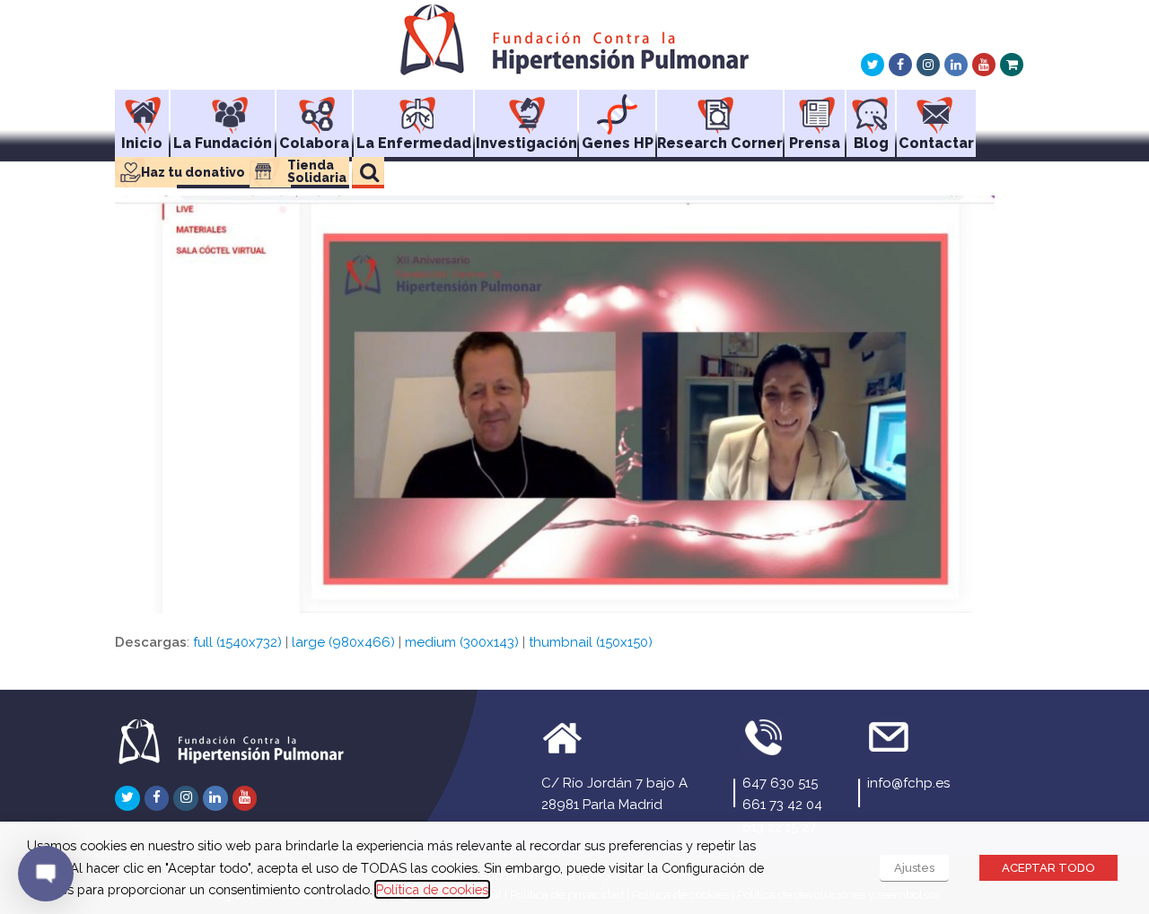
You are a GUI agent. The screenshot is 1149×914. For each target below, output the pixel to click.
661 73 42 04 (782, 804)
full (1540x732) (237, 642)
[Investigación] (526, 108)
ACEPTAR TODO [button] (1048, 868)
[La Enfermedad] (413, 108)
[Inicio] (142, 108)
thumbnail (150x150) (591, 642)
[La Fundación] (223, 108)
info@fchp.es (908, 783)
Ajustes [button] (914, 868)
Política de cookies (432, 889)
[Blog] (870, 108)
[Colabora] (314, 108)
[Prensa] (815, 108)
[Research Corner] (720, 108)
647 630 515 (780, 783)
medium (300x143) (462, 642)
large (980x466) (343, 642)
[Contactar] (936, 108)
